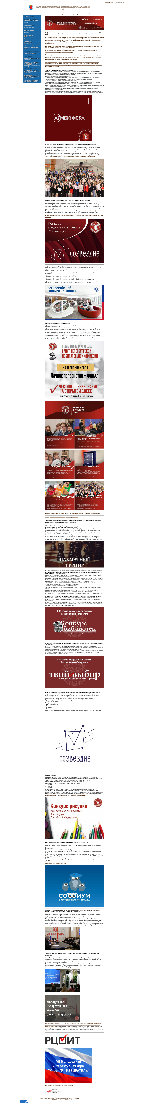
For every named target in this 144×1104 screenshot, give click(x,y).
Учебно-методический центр (32, 51)
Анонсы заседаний (29, 25)
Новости (26, 22)
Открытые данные (29, 30)
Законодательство (29, 27)
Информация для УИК (30, 53)
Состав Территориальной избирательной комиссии (31, 19)
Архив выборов (28, 56)
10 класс (47, 860)
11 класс (47, 862)
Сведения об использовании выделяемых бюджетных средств (29, 43)
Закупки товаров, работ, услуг (28, 35)
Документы (27, 32)
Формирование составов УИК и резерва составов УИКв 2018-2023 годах (32, 76)
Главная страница (29, 16)
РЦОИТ (91, 92)
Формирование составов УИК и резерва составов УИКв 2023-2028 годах (32, 71)
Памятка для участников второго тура (55, 863)
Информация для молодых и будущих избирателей (31, 80)
